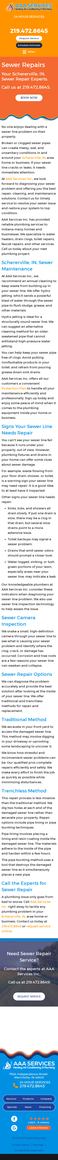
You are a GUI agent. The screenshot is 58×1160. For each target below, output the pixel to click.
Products (28, 1098)
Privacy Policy (20, 1144)
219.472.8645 (29, 30)
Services (11, 1098)
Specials (12, 1107)
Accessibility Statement (29, 1150)
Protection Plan (14, 388)
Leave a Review (38, 1127)
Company (46, 1098)
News (28, 1107)
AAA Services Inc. (19, 179)
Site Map (38, 1144)
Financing (45, 1107)
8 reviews (43, 1122)
